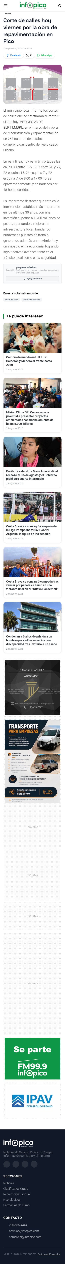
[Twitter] (25, 1164)
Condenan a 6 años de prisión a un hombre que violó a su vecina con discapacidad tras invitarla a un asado (31, 640)
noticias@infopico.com (24, 1231)
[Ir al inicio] (33, 5)
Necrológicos (11, 1199)
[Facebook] (6, 1164)
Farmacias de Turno (16, 1205)
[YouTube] (34, 1164)
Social (8, 14)
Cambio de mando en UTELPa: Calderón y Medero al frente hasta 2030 (29, 361)
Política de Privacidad (49, 1254)
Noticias (8, 1183)
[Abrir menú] (5, 5)
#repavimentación (32, 300)
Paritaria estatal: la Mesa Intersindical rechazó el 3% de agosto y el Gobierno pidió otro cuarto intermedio (32, 475)
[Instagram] (15, 1164)
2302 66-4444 (18, 1225)
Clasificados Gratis (15, 1188)
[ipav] (32, 1100)
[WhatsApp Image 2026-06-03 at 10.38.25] (32, 761)
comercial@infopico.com (25, 1237)
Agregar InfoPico (34, 278)
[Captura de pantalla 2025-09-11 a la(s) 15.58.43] (32, 687)
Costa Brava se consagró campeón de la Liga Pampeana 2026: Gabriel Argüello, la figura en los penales (31, 530)
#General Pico (11, 300)
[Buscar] (60, 6)
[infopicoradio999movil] (32, 1058)
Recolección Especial (16, 1194)
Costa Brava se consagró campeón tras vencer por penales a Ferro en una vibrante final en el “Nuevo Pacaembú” (32, 585)
